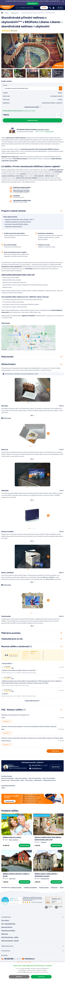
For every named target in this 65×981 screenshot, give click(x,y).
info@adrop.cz (30, 959)
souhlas (23, 970)
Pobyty (22, 780)
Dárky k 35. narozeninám (21, 778)
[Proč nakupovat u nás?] (11, 188)
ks (58, 115)
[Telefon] (50, 7)
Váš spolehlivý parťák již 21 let (22, 200)
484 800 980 (8, 959)
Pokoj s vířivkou (29, 780)
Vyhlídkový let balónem (30, 887)
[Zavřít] (63, 1)
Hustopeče (43, 842)
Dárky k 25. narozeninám (7, 778)
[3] (30, 402)
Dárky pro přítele (15, 780)
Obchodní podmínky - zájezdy (10, 940)
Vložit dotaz (55, 751)
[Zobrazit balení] (12, 133)
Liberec (3, 787)
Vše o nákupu (5, 920)
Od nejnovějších (7, 663)
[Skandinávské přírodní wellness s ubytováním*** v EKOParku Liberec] (7, 73)
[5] (33, 402)
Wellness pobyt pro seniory (12, 837)
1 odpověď (6, 721)
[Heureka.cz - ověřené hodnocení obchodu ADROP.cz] (11, 904)
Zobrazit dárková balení (42, 129)
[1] (32, 390)
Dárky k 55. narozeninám (35, 778)
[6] (34, 402)
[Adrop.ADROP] (2, 12)
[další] (48, 389)
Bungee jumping (44, 887)
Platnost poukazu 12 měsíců (21, 191)
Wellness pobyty (38, 780)
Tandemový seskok (16, 887)
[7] (35, 487)
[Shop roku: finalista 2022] (59, 907)
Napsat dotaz (56, 767)
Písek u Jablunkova (13, 839)
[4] (31, 402)
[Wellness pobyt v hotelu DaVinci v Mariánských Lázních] (48, 861)
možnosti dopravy (49, 131)
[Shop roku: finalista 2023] (49, 907)
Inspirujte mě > (32, 3)
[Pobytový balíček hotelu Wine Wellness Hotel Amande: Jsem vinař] (48, 823)
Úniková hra (54, 887)
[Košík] (54, 7)
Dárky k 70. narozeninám (48, 778)
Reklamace (4, 934)
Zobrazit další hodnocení (32, 700)
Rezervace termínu (6, 927)
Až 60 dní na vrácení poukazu (22, 187)
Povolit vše (41, 976)
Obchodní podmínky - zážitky (9, 937)
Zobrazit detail (24, 845)
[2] (28, 487)
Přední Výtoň (12, 878)
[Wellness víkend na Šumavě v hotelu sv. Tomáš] (16, 861)
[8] (37, 402)
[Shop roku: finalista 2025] (53, 900)
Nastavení (19, 976)
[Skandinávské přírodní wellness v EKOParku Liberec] (32, 50)
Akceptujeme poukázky (8, 930)
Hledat (44, 8)
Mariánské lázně (45, 878)
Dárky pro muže (5, 780)
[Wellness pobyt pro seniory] (16, 824)
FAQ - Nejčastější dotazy (8, 924)
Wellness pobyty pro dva (49, 780)
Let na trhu (16, 195)
